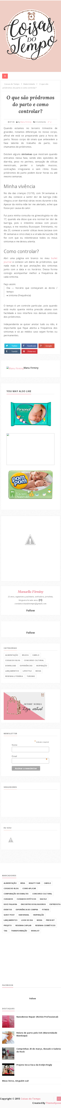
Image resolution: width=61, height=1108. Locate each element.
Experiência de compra (27, 909)
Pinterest (32, 351)
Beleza (25, 655)
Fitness (45, 909)
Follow (30, 610)
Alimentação (11, 655)
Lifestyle (27, 671)
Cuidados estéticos (26, 899)
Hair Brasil (24, 915)
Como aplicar (29, 888)
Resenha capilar (23, 925)
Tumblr (14, 351)
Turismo (31, 676)
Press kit (50, 920)
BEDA (22, 883)
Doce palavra (10, 904)
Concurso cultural (34, 660)
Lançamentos (12, 671)
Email (29, 756)
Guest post (9, 915)
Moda (38, 671)
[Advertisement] (23, 961)
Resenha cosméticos (45, 925)
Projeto (8, 925)
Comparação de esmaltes (16, 894)
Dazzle (43, 899)
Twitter (15, 346)
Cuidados (8, 899)
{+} (40, 600)
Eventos (8, 909)
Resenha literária (14, 676)
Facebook (31, 346)
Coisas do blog (12, 660)
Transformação (19, 931)
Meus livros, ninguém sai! (15, 1080)
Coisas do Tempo (30, 1098)
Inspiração (41, 665)
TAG (5, 931)
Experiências (26, 665)
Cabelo (35, 655)
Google (49, 346)
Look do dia (27, 920)
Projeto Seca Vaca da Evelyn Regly (34, 1064)
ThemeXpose (53, 1103)
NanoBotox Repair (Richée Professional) (37, 1016)
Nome (14, 745)
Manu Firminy (31, 367)
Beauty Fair (34, 883)
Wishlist (35, 931)
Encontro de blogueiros (33, 904)
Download (10, 665)
